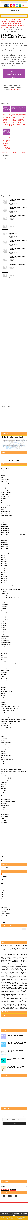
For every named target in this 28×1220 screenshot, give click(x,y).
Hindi (2, 629)
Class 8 (2, 580)
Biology (2, 507)
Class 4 (2, 572)
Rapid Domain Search (18, 1218)
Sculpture (3, 784)
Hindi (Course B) (4, 636)
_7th (2, 896)
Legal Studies (4, 672)
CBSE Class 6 (4, 546)
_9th (2, 892)
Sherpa (2, 786)
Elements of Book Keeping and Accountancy (11, 597)
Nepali (2, 704)
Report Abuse (5, 868)
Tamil (2, 807)
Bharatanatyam (4, 500)
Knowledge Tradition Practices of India (9, 663)
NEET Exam (3, 702)
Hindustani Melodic (5, 640)
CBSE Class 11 (4, 530)
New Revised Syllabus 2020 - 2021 (8, 708)
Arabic (2, 488)
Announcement (4, 483)
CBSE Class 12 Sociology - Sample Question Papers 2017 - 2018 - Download (6, 120)
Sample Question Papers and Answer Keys (10, 763)
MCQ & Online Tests (5, 691)
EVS (2, 610)
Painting (2, 736)
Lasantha (21, 1217)
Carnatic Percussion (5, 515)
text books (3, 816)
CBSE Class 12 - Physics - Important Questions (12, 437)
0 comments (3, 39)
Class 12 (23, 20)
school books (4, 780)
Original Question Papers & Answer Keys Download (12, 719)
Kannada (3, 655)
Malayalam (3, 678)
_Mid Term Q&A (4, 915)
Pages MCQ (3, 725)
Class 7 (2, 578)
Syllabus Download (5, 805)
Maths (2, 687)
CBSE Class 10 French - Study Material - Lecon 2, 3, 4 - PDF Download (16, 1067)
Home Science (4, 648)
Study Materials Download (7, 801)
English (2, 602)
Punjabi (2, 753)
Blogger (16, 460)
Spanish (2, 795)
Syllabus (3, 803)
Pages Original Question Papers (8, 729)
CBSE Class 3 (4, 540)
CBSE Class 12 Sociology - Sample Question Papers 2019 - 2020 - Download (6, 143)
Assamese (3, 494)
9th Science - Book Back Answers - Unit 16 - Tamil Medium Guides (18, 273)
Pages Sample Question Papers (8, 732)
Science (2, 782)
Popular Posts (5, 1189)
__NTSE (2, 888)
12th (2, 898)
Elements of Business (5, 600)
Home (3, 20)
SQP (2, 797)
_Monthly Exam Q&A (5, 917)
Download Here (15, 89)
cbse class (3, 524)
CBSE (8, 20)
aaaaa (2, 477)
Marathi (2, 683)
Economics (3, 595)
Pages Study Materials (6, 734)
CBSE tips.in (14, 10)
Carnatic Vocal (4, 517)
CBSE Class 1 (4, 526)
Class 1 (2, 559)
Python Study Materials (6, 755)
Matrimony (3, 860)
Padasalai (4, 873)
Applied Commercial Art (6, 485)
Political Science (4, 747)
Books (2, 509)
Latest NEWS (4, 670)
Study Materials (4, 799)
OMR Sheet (3, 715)
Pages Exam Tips (4, 723)
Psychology (11, 22)
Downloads (3, 905)
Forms (2, 858)
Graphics (3, 623)
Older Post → (24, 152)
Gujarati (2, 625)
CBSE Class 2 (4, 538)
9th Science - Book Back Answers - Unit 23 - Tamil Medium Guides (18, 216)
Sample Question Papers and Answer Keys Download (13, 766)
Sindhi (2, 788)
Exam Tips (3, 612)
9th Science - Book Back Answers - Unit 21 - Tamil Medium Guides (18, 232)
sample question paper (6, 759)
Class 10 (3, 561)
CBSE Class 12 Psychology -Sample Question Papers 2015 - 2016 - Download (13, 36)
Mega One (3, 693)
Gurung (2, 627)
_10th (2, 900)
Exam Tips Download (5, 614)
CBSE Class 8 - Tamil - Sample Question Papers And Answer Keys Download (16, 1035)
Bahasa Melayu (4, 496)
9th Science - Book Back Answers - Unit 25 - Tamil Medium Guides (18, 200)
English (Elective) (4, 606)
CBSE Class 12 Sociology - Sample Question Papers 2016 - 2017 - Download (22, 120)
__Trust (2, 890)
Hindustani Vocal (4, 644)
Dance (2, 591)
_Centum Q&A (4, 907)
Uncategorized (4, 822)
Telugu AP (3, 812)
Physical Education (5, 742)
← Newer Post (4, 152)
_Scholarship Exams (5, 883)
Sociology (3, 792)
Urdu (2, 824)
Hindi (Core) (3, 632)
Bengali (2, 498)
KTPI (2, 666)
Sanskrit (2, 773)
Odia (2, 712)
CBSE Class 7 (4, 548)
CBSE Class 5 (4, 544)
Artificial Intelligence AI (6, 492)
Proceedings (3, 749)
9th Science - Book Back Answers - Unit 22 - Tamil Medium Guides (18, 224)
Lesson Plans (4, 920)
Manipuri (3, 680)
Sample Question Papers (6, 761)
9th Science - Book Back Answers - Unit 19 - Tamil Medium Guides (18, 249)
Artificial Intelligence (5, 490)
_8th (2, 894)
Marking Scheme (4, 685)
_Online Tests (4, 911)
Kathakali (3, 661)
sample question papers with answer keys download (12, 771)
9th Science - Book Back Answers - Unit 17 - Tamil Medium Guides (18, 265)
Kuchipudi (3, 668)
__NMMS (3, 886)
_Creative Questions (5, 909)
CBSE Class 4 (4, 542)
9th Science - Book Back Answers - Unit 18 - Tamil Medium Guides (18, 257)
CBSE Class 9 (4, 553)
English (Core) (4, 604)
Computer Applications (6, 585)
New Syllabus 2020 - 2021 (6, 710)
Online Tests (3, 717)
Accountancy (4, 479)
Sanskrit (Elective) (5, 778)
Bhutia (2, 502)
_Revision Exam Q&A (5, 913)
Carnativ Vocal (4, 519)
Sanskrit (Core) (4, 775)
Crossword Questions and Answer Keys (10, 589)
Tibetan (2, 820)
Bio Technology (4, 505)
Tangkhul (3, 809)
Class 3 (2, 570)
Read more (15, 203)
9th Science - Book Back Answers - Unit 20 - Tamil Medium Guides (18, 241)
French (2, 617)
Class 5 (2, 574)
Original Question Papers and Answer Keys (10, 721)
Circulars (3, 557)
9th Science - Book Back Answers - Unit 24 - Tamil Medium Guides (18, 208)
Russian (2, 757)
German (2, 621)
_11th (2, 903)
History (2, 646)
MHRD (2, 695)
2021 (2, 473)
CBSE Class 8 (4, 551)
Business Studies (5, 511)
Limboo (2, 676)
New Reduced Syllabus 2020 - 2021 (8, 706)
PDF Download (4, 738)
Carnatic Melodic (4, 513)
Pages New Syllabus (5, 727)
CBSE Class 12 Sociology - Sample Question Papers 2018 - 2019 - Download (14, 120)
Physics (2, 744)
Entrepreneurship (4, 608)
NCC (2, 700)
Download (4, 22)
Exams (2, 881)
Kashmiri (3, 657)
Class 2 (2, 568)
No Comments (11, 204)
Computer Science (5, 587)
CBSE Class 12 (15, 20)
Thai (2, 818)
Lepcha (2, 674)
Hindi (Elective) (4, 638)
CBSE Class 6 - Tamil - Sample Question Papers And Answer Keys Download (16, 1043)
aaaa (2, 475)
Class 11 (3, 563)
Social (2, 790)
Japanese (3, 653)
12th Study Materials (5, 468)
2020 (2, 470)
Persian (2, 740)
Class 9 (2, 582)
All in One (3, 481)
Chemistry (3, 555)
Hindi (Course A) (4, 634)
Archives (13, 1189)
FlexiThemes (7, 1217)
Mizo (2, 697)
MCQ (2, 689)
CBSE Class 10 (4, 528)
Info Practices (4, 651)
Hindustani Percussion (6, 642)
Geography (3, 619)
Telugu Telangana (5, 814)
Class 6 (2, 576)
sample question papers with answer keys (10, 769)
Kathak (2, 659)
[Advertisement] (14, 343)
